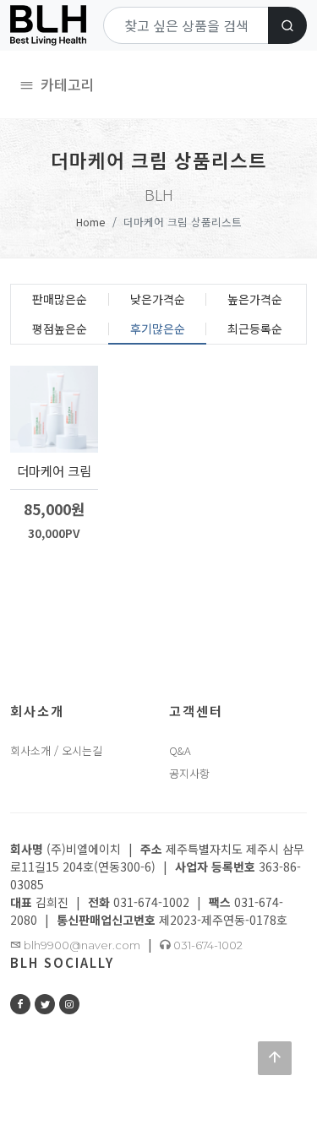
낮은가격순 (157, 299)
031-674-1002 (207, 945)
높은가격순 (254, 299)
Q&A (180, 750)
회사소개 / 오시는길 (56, 750)
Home (91, 222)
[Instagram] (69, 1004)
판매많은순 (59, 299)
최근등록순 (254, 329)
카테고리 (65, 84)
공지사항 (189, 773)
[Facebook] (20, 1004)
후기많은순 (157, 329)
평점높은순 (59, 329)
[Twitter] (45, 1004)
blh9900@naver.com (80, 945)
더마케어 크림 (54, 470)
